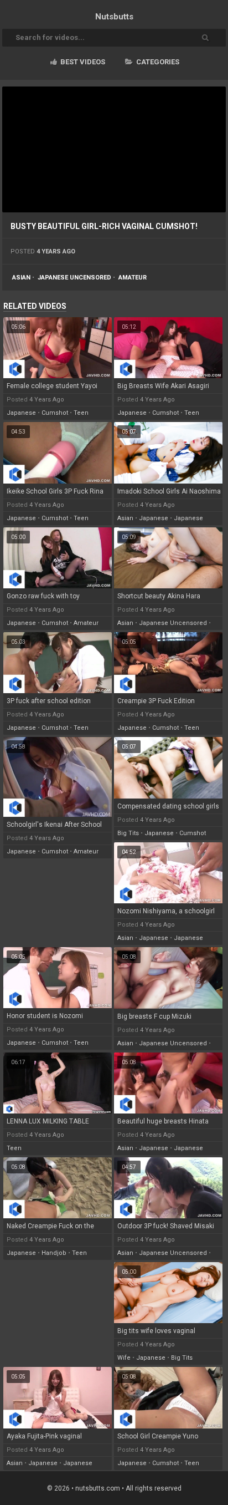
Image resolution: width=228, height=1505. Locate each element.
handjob (54, 1253)
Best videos (82, 62)
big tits (128, 833)
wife (124, 1357)
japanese (21, 412)
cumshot (55, 412)
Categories (156, 62)
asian (21, 277)
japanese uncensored (74, 277)
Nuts (114, 17)
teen (81, 412)
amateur (132, 277)
